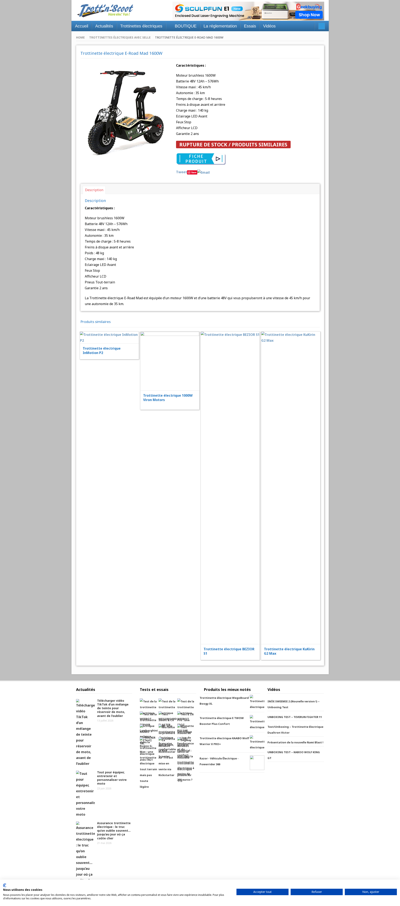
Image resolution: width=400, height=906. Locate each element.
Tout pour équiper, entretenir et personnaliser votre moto (112, 778)
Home (80, 37)
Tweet (181, 172)
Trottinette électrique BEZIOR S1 (229, 651)
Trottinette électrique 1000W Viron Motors (167, 397)
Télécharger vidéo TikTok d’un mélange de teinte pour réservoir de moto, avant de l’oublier (113, 708)
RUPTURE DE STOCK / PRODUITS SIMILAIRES (233, 144)
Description (94, 190)
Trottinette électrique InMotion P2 (102, 350)
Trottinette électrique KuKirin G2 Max (289, 651)
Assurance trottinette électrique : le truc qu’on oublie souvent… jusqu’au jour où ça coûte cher (114, 830)
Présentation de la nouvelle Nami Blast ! (295, 742)
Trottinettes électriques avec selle (120, 37)
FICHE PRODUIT (112, 327)
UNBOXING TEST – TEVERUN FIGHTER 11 (295, 717)
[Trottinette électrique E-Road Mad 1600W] (125, 111)
